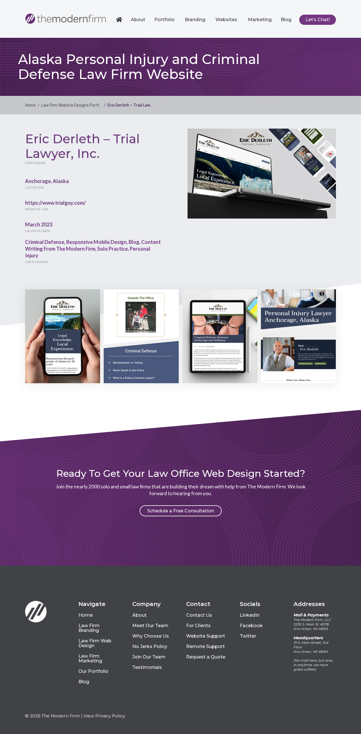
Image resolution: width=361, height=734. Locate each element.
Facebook (251, 625)
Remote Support (205, 646)
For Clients (198, 625)
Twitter (248, 636)
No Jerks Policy (149, 646)
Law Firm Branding (89, 628)
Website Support (205, 636)
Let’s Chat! (317, 19)
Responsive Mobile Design (96, 242)
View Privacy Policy (104, 715)
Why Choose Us (150, 636)
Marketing (260, 19)
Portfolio (164, 19)
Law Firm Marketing (90, 658)
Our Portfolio (93, 671)
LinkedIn (249, 615)
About (138, 19)
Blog (286, 19)
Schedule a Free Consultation (180, 510)
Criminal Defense (44, 242)
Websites (226, 19)
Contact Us (199, 615)
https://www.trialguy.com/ (55, 203)
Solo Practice (112, 249)
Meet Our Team (150, 625)
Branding (195, 19)
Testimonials (147, 667)
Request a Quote (205, 657)
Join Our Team (149, 657)
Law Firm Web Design (94, 643)
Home (120, 20)
